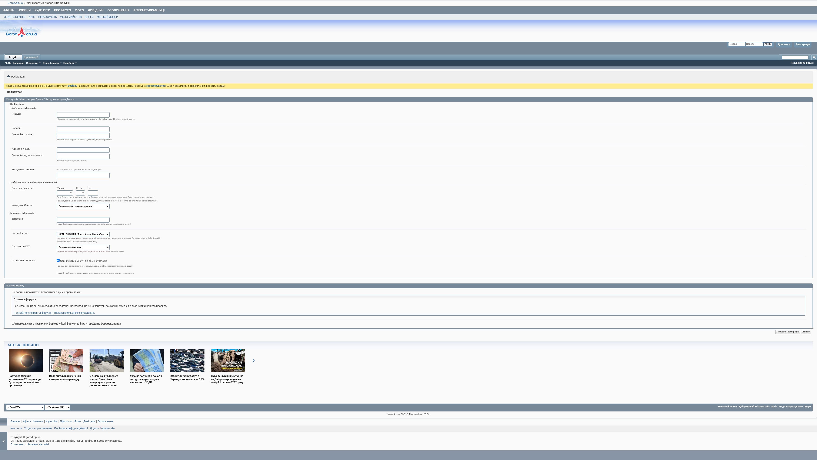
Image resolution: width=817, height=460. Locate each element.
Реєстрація (803, 44)
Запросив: (17, 218)
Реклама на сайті (38, 444)
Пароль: (16, 128)
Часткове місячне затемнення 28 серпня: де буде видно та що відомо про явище (25, 381)
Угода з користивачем (38, 428)
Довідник (96, 10)
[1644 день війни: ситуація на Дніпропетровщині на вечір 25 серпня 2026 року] (228, 373)
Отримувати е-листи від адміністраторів (83, 261)
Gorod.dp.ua (15, 3)
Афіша (8, 10)
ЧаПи (8, 63)
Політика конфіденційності (71, 428)
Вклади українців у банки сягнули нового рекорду (65, 378)
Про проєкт (17, 444)
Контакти (16, 428)
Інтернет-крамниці (149, 10)
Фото (79, 10)
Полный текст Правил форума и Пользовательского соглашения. (54, 313)
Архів (774, 406)
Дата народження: (22, 188)
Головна (15, 421)
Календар (18, 63)
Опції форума (51, 63)
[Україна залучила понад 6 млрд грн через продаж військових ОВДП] (147, 373)
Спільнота (32, 63)
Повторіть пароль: (22, 134)
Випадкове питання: (23, 169)
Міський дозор (107, 17)
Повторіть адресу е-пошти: (27, 155)
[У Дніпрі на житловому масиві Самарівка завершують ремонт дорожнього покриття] (107, 373)
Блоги (89, 17)
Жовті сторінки (15, 17)
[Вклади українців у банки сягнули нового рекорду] (66, 373)
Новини (24, 10)
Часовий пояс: (20, 233)
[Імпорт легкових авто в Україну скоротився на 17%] (187, 373)
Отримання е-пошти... (24, 260)
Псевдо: (16, 113)
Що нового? (31, 57)
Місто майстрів (71, 17)
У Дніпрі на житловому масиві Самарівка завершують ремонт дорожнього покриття (104, 381)
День (79, 188)
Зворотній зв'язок (727, 406)
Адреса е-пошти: (21, 149)
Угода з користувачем (791, 406)
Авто (32, 17)
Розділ (13, 57)
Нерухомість (47, 17)
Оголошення (118, 10)
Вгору (808, 406)
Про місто (62, 10)
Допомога (784, 44)
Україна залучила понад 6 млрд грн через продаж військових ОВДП (146, 379)
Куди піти (42, 10)
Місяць (61, 188)
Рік (89, 188)
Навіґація (68, 63)
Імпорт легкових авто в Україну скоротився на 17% (187, 378)
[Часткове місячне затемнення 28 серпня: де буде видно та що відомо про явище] (26, 373)
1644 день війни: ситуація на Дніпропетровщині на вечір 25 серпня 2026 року (227, 379)
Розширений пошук (802, 63)
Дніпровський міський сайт (754, 406)
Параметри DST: (21, 246)
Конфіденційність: (22, 205)
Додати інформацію (102, 428)
